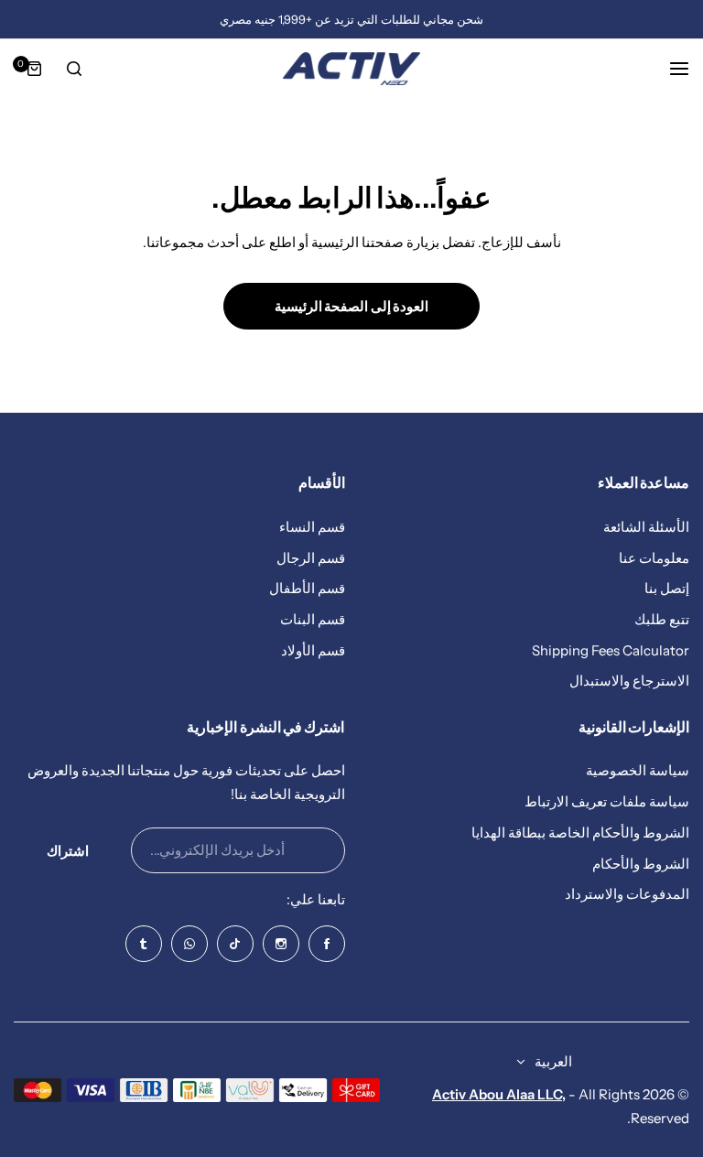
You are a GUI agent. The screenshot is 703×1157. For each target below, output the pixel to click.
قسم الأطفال (307, 588)
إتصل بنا (666, 588)
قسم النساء (312, 526)
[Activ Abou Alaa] (351, 68)
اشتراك (68, 851)
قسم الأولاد (313, 650)
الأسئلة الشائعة (646, 526)
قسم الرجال (310, 558)
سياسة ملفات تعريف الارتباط (607, 801)
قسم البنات (312, 619)
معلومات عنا (654, 558)
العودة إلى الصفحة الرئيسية (352, 306)
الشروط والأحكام (640, 863)
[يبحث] (74, 69)
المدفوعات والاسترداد (627, 894)
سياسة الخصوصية (637, 770)
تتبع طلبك (661, 619)
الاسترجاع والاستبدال (629, 680)
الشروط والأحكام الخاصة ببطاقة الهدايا (580, 832)
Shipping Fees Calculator (610, 650)
